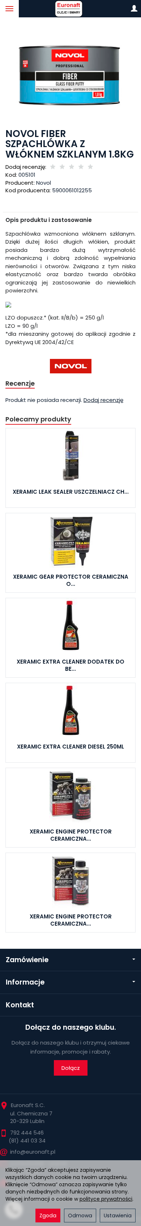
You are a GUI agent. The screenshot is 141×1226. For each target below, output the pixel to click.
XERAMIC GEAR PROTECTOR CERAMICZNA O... (70, 580)
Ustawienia (118, 1215)
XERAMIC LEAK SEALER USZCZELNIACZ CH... (71, 492)
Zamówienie (27, 960)
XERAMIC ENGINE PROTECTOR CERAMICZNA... (71, 835)
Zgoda (47, 1215)
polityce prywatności (106, 1199)
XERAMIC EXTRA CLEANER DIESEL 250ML (70, 746)
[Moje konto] (134, 8)
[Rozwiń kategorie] (9, 8)
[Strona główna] (70, 8)
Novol (43, 183)
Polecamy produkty (38, 419)
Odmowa (80, 1215)
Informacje (25, 982)
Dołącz (70, 1068)
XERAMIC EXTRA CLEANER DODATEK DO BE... (70, 665)
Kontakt (20, 1005)
